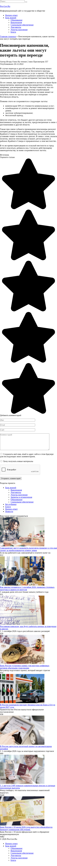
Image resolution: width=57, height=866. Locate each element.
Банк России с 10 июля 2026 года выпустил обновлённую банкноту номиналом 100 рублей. (26, 828)
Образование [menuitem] (16, 848)
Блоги (13, 32)
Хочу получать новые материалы (18, 461)
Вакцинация (16, 22)
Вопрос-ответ (11, 15)
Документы (16, 27)
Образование (16, 20)
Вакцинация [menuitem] (16, 851)
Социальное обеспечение (22, 25)
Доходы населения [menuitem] (19, 858)
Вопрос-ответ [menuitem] (11, 843)
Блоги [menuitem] (13, 860)
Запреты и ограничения (21, 497)
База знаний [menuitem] (10, 846)
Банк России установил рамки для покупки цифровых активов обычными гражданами (24, 666)
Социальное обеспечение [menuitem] (22, 853)
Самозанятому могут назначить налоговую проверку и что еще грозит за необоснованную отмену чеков (28, 549)
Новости (9, 511)
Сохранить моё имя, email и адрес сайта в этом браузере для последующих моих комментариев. (27, 455)
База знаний (10, 18)
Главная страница (8, 36)
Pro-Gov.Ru (5, 6)
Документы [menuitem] (16, 855)
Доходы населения (19, 29)
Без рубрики (10, 504)
